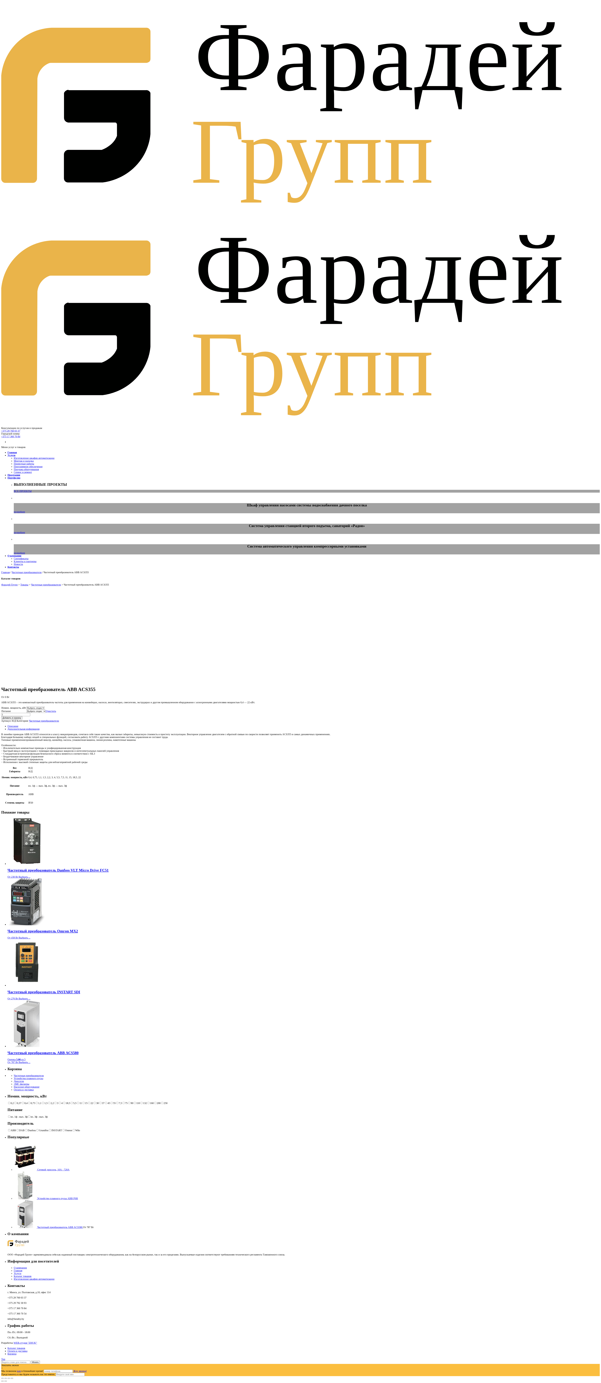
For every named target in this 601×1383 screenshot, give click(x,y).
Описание (13, 726)
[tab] (304, 726)
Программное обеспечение (28, 466)
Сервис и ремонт (23, 472)
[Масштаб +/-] (12, 1378)
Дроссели (19, 1081)
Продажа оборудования (26, 469)
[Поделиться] (5, 1378)
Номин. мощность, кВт (13, 708)
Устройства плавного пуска (28, 1078)
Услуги (17, 1273)
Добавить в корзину (12, 718)
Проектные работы (24, 463)
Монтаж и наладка (24, 461)
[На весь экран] (9, 1378)
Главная (5, 572)
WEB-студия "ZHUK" (25, 1343)
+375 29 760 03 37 (10, 431)
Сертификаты (21, 558)
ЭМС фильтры (21, 1084)
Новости (18, 564)
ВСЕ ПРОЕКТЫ (23, 491)
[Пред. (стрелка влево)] (2, 1381)
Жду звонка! (80, 1371)
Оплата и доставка (24, 1089)
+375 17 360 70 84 (10, 436)
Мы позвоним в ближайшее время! (22, 1371)
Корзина (12, 1353)
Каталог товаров (22, 1276)
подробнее (19, 511)
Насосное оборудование (26, 1087)
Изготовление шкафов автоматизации (34, 458)
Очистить (51, 711)
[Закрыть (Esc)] (2, 1378)
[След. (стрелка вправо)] (5, 1381)
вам (19, 1371)
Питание (6, 711)
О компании (20, 1267)
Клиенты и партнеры (25, 561)
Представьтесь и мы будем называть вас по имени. (28, 1374)
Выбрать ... (24, 877)
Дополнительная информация (23, 729)
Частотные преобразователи (27, 572)
